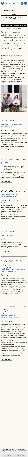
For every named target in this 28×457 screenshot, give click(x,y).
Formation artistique (14, 28)
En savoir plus (6, 149)
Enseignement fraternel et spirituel (14, 25)
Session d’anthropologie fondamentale (14, 18)
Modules (14, 22)
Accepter (8, 455)
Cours (14, 14)
